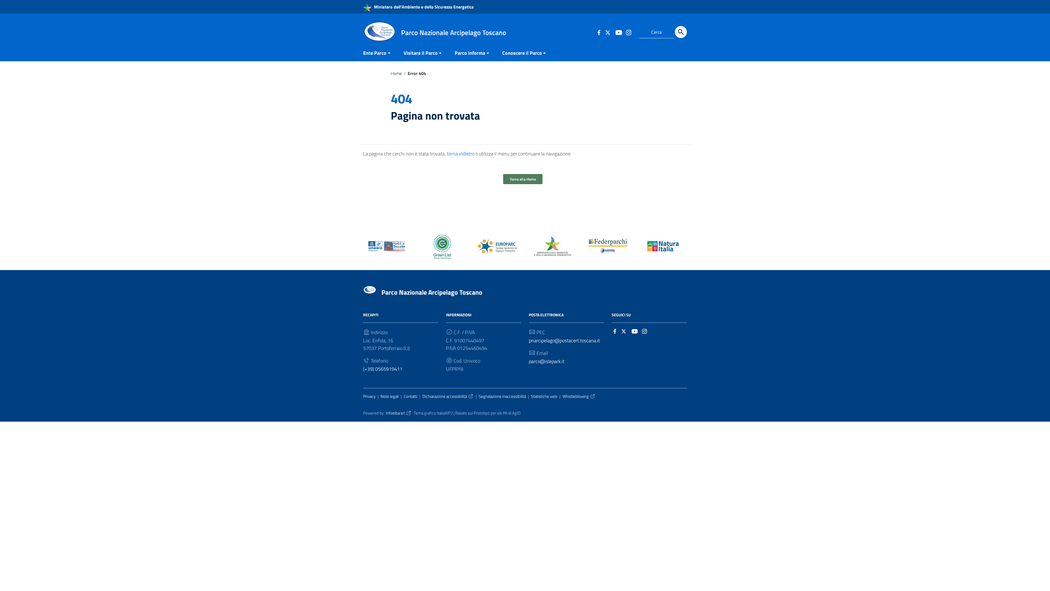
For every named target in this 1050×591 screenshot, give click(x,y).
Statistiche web (544, 396)
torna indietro (460, 153)
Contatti (410, 396)
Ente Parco (374, 53)
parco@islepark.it (546, 361)
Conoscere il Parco (522, 53)
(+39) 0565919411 (382, 369)
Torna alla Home (523, 179)
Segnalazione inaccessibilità (502, 396)
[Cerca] (681, 32)
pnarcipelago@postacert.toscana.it (564, 340)
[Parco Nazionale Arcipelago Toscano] (379, 31)
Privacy (369, 396)
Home (396, 73)
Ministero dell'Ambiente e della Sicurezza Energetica (423, 7)
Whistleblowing (575, 396)
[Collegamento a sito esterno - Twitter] (608, 32)
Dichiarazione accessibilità (444, 396)
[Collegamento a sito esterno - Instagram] (628, 32)
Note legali (390, 396)
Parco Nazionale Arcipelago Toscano (431, 292)
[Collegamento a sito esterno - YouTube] (618, 32)
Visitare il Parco (421, 53)
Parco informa (470, 53)
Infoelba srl (395, 413)
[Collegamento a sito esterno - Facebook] (599, 32)
